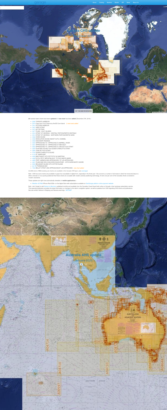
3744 (33, 152)
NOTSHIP (69, 190)
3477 (33, 131)
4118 (33, 154)
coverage (84, 171)
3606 (33, 150)
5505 (33, 164)
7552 (33, 168)
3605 (33, 149)
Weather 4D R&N (37, 183)
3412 (33, 125)
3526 (33, 137)
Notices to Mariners (50, 186)
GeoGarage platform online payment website (99, 183)
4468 (33, 158)
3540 (33, 143)
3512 (33, 133)
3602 (33, 147)
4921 (33, 162)
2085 (33, 121)
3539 (33, 141)
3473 (33, 129)
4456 (33, 156)
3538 (33, 139)
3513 (33, 135)
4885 (33, 160)
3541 (33, 145)
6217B (34, 166)
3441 (33, 127)
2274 (33, 123)
